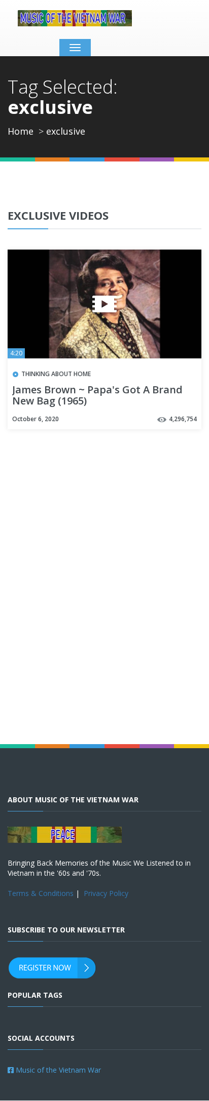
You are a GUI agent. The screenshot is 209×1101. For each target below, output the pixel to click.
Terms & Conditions (41, 893)
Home (20, 131)
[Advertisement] (104, 607)
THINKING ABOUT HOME (56, 374)
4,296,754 (183, 419)
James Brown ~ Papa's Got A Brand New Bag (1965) (97, 395)
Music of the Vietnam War (57, 1070)
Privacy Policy (106, 893)
